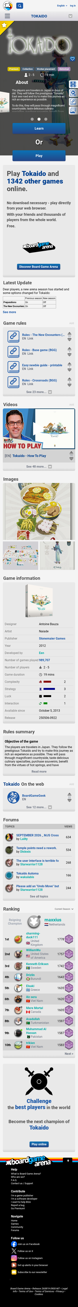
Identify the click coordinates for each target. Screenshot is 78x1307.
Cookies (39, 1294)
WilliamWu (33, 950)
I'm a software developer (24, 1198)
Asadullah (33, 1019)
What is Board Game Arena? (26, 1173)
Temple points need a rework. (36, 848)
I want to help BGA (21, 1202)
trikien (30, 1043)
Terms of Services (44, 1291)
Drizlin (30, 975)
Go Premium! (18, 1208)
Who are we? (18, 1176)
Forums (15, 1230)
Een (41, 653)
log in (73, 5)
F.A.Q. (14, 1180)
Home (14, 1220)
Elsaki (30, 986)
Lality (24, 839)
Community (17, 1227)
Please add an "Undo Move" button (39, 886)
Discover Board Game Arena (38, 267)
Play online (39, 1144)
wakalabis (27, 877)
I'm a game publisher (22, 1195)
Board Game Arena (20, 1288)
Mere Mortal (34, 1008)
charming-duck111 (33, 935)
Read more (39, 771)
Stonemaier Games (52, 638)
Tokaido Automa (27, 873)
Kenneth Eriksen (37, 964)
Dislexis (25, 851)
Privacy (60, 1291)
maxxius (52, 920)
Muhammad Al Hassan (36, 1031)
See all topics (39, 896)
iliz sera (31, 997)
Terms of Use (26, 1291)
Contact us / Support (22, 1183)
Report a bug (17, 1205)
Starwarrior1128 (31, 864)
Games (15, 1223)
